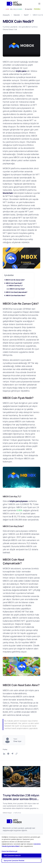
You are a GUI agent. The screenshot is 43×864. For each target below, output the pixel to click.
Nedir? (26, 15)
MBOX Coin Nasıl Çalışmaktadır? (16, 292)
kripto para (21, 70)
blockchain (8, 192)
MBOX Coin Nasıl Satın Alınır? (15, 295)
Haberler (17, 15)
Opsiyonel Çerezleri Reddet (14, 860)
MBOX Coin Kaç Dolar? (21, 289)
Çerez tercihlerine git (9, 851)
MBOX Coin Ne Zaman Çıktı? (15, 280)
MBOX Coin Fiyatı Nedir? (14, 283)
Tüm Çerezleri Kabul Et (12, 855)
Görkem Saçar (7, 813)
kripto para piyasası (19, 501)
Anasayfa (6, 15)
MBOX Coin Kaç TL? (16, 285)
